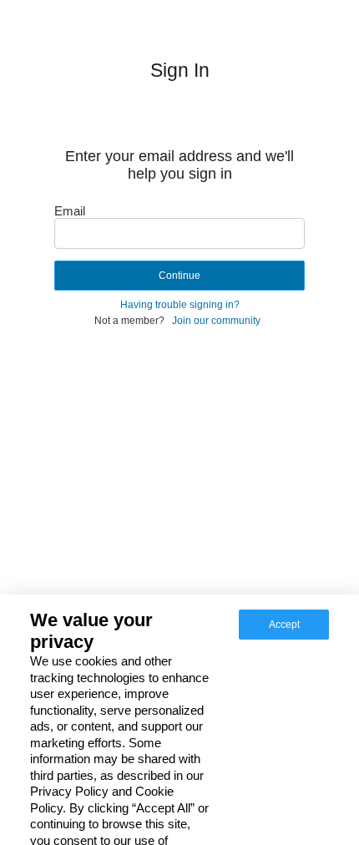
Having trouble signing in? (180, 305)
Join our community (216, 320)
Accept (284, 624)
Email (69, 211)
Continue (179, 275)
